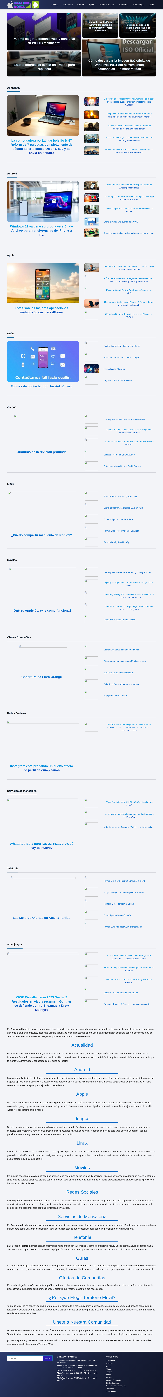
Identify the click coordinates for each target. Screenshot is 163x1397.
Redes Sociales (106, 4)
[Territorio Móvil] (23, 4)
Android (80, 4)
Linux (151, 4)
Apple (91, 4)
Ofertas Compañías (19, 637)
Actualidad (68, 4)
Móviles (54, 4)
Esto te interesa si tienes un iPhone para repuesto (77, 1370)
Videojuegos (138, 4)
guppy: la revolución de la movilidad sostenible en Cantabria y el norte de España (77, 1366)
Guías (10, 333)
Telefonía (123, 4)
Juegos (11, 407)
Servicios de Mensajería (22, 790)
